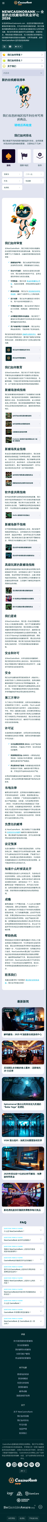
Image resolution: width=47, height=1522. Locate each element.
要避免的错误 (23, 1374)
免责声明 (23, 1429)
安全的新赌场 (23, 1345)
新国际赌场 (23, 1387)
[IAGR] (10, 1494)
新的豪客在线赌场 (23, 1349)
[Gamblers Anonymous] (19, 1494)
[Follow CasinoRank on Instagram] (14, 1464)
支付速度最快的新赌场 (23, 1341)
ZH (22, 1471)
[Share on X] (4, 46)
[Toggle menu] (3, 3)
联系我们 (23, 1433)
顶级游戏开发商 (23, 1395)
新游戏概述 (23, 1378)
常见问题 (23, 1424)
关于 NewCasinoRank (23, 1411)
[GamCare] (32, 1494)
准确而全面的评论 (29, 334)
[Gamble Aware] (20, 1507)
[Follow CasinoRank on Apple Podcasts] (37, 1464)
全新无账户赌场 (23, 1353)
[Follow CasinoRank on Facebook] (8, 1464)
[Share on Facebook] (10, 46)
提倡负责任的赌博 (14, 832)
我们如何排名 (23, 1420)
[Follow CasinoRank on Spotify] (31, 1464)
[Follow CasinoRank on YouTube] (26, 1464)
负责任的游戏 (23, 1382)
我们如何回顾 (23, 1416)
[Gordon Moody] (23, 1500)
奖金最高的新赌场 (23, 1358)
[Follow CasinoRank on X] (20, 1464)
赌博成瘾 (23, 1391)
